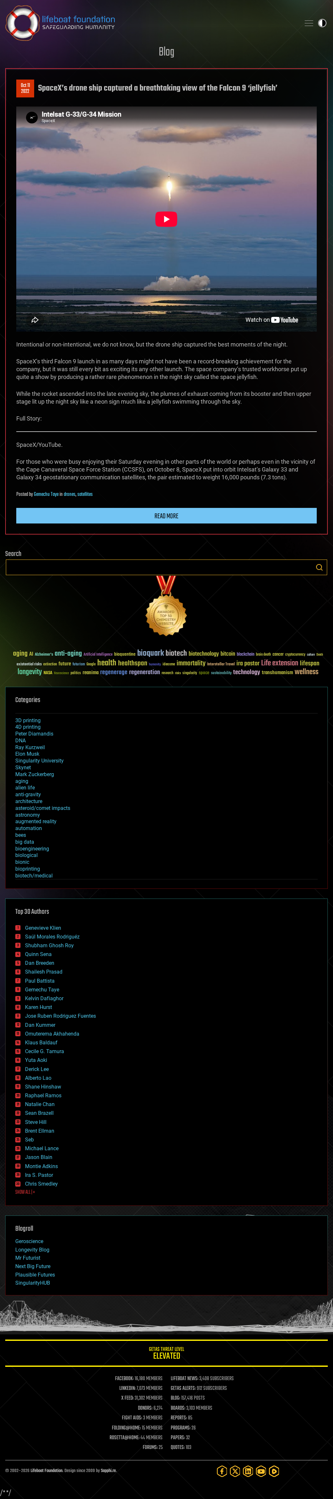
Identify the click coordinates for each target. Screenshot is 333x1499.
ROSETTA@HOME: (125, 1438)
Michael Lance (42, 1148)
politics (76, 673)
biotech (176, 653)
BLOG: (175, 1398)
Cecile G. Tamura (44, 1051)
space (204, 672)
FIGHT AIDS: (132, 1418)
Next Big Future (32, 1266)
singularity (189, 673)
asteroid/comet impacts (42, 808)
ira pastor (248, 663)
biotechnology (204, 654)
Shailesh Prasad (43, 972)
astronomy (27, 815)
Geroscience (29, 1241)
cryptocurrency (295, 655)
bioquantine (125, 654)
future (65, 664)
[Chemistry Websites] (166, 607)
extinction (50, 664)
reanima (91, 673)
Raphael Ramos (43, 1095)
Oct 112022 (25, 88)
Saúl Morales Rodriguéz (52, 937)
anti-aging (68, 654)
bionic (22, 862)
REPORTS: (179, 1418)
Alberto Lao (38, 1078)
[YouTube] (261, 1471)
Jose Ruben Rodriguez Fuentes (60, 1016)
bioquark (150, 653)
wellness (306, 672)
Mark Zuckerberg (34, 774)
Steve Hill (36, 1122)
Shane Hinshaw (43, 1087)
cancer (278, 654)
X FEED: (127, 1398)
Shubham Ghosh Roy (49, 945)
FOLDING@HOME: (126, 1428)
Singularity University (39, 761)
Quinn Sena (38, 954)
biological (26, 855)
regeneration (144, 672)
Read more (166, 516)
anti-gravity (28, 794)
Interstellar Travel (221, 664)
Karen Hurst (38, 1007)
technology (246, 672)
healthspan (132, 664)
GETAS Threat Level (166, 1354)
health (106, 663)
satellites (85, 494)
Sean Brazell (39, 1113)
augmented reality (36, 821)
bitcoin (227, 654)
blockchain (245, 654)
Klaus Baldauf (41, 1042)
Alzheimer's (44, 654)
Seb (29, 1140)
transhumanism (277, 673)
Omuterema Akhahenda (52, 1034)
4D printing (28, 727)
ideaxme (169, 664)
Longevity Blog (32, 1250)
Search (319, 567)
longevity (30, 672)
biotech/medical (34, 876)
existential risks (29, 664)
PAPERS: (178, 1438)
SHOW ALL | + (25, 1192)
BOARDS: (178, 1408)
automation (28, 828)
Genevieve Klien (43, 928)
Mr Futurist (27, 1258)
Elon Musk (27, 754)
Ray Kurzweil (30, 747)
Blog (166, 52)
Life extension (279, 663)
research (167, 673)
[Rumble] (274, 1471)
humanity (155, 665)
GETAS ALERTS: (183, 1388)
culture (311, 655)
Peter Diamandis (34, 734)
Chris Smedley (41, 1184)
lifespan (309, 663)
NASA (48, 673)
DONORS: (145, 1408)
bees (20, 835)
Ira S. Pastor (39, 1175)
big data (24, 842)
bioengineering (32, 849)
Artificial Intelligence (98, 655)
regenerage (113, 672)
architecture (28, 801)
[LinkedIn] (248, 1471)
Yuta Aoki (36, 1060)
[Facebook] (222, 1471)
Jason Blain (38, 1157)
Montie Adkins (41, 1166)
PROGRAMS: (181, 1428)
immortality (191, 663)
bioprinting (27, 869)
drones (69, 494)
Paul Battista (40, 981)
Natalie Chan (40, 1104)
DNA (20, 740)
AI (31, 654)
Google (91, 664)
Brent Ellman (39, 1131)
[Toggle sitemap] (309, 23)
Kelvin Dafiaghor (44, 998)
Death (319, 655)
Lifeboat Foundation (46, 1471)
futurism (79, 664)
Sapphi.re (108, 1471)
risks (178, 673)
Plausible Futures (35, 1275)
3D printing (28, 720)
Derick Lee (37, 1069)
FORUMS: (150, 1447)
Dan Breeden (39, 963)
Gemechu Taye (46, 494)
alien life (25, 788)
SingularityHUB (32, 1283)
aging (20, 654)
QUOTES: (178, 1447)
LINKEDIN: (127, 1388)
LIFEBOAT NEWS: (184, 1379)
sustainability (221, 673)
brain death (263, 655)
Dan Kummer (40, 1025)
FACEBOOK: (124, 1379)
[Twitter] (235, 1471)
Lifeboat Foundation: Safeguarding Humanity (150, 23)
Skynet (23, 767)
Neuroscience (61, 673)
